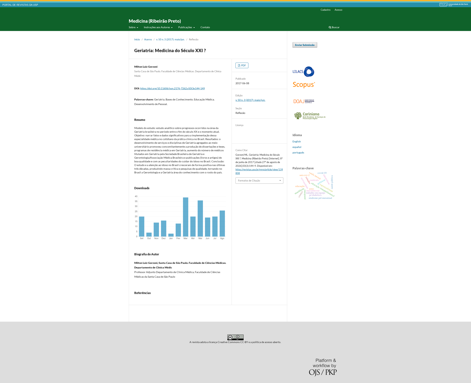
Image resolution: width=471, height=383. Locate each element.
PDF (243, 65)
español (297, 146)
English (297, 141)
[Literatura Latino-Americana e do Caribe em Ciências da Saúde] (304, 76)
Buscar (335, 27)
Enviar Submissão (305, 44)
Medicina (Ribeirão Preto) (155, 21)
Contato (205, 27)
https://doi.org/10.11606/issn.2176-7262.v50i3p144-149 (172, 88)
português (298, 152)
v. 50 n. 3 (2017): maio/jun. (170, 39)
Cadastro (325, 9)
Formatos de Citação (249, 180)
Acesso (338, 9)
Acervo (148, 39)
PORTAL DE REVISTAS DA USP (20, 5)
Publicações (185, 27)
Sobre (132, 27)
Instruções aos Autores (157, 27)
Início (137, 39)
